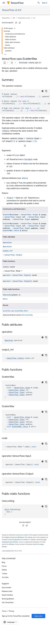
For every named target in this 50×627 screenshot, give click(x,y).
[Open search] (38, 2)
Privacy (11, 611)
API (14, 18)
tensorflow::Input (13, 217)
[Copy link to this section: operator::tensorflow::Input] (33, 456)
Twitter (4, 574)
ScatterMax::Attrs (11, 230)
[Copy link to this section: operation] (14, 332)
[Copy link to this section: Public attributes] (24, 325)
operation (7, 242)
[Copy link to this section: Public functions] (24, 369)
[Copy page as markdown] (12, 63)
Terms (4, 611)
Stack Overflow (7, 595)
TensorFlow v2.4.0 (11, 10)
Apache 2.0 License (21, 539)
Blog (3, 562)
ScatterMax (7, 214)
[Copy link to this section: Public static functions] (32, 494)
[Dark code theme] (42, 91)
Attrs (24, 178)
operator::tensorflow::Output (16, 281)
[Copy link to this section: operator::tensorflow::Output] (35, 474)
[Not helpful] (19, 22)
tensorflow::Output (13, 255)
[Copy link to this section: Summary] (16, 80)
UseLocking (8, 295)
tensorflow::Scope (29, 214)
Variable (28, 159)
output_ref (7, 251)
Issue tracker (6, 587)
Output (10, 198)
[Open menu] (3, 3)
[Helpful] (16, 22)
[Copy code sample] (46, 91)
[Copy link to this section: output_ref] (16, 349)
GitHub (4, 570)
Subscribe (38, 616)
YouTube (5, 577)
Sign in (44, 3)
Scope (16, 155)
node (5, 267)
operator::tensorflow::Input (16, 275)
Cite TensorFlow (8, 602)
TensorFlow (6, 18)
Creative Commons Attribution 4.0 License (18, 537)
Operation (7, 246)
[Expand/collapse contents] (14, 28)
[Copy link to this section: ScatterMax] (16, 377)
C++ (34, 18)
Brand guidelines (8, 599)
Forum (4, 566)
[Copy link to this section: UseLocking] (16, 501)
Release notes (7, 591)
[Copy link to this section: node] (9, 438)
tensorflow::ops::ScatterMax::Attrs (15, 311)
